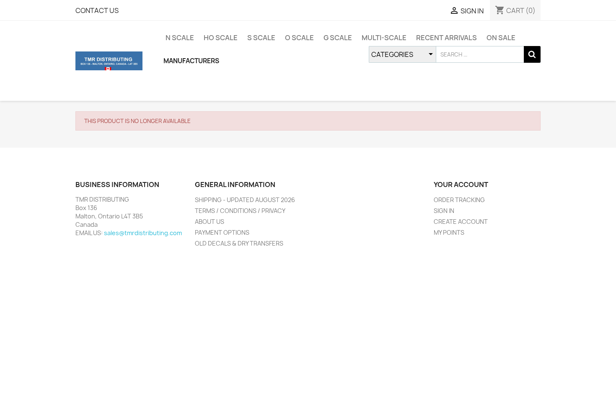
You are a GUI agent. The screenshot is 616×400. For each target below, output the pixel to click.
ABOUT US (209, 222)
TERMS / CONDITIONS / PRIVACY (240, 211)
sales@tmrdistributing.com (143, 233)
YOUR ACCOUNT (461, 184)
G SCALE (338, 37)
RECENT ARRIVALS (446, 37)
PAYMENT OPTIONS (222, 232)
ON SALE (501, 37)
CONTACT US (97, 10)
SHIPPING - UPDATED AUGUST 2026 (245, 200)
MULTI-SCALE (384, 37)
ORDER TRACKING (459, 200)
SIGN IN (444, 211)
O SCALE (299, 37)
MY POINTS (449, 232)
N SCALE (180, 37)
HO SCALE (221, 37)
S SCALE (261, 37)
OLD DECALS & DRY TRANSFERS (239, 243)
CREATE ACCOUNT (461, 222)
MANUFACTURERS (191, 60)
